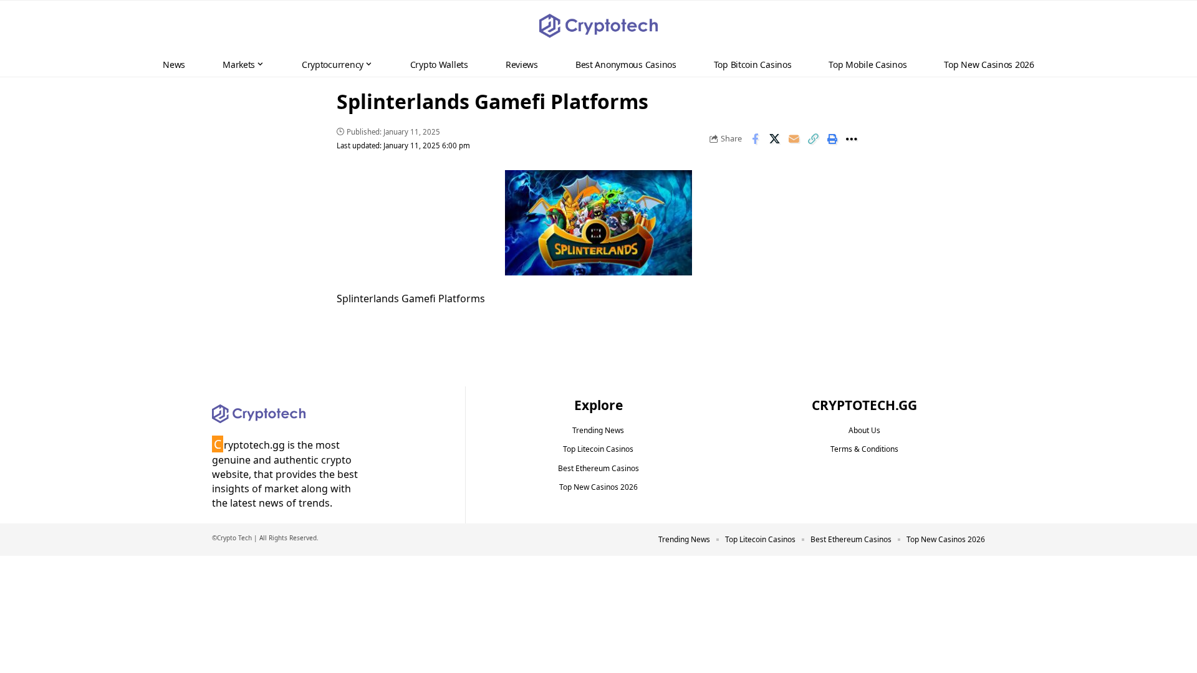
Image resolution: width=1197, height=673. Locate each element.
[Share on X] (774, 139)
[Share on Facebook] (755, 139)
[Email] (793, 139)
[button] (1163, 26)
